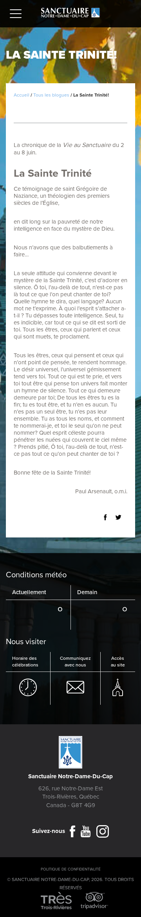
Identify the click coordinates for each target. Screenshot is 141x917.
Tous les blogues (51, 95)
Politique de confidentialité (71, 869)
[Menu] (17, 15)
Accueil (21, 95)
